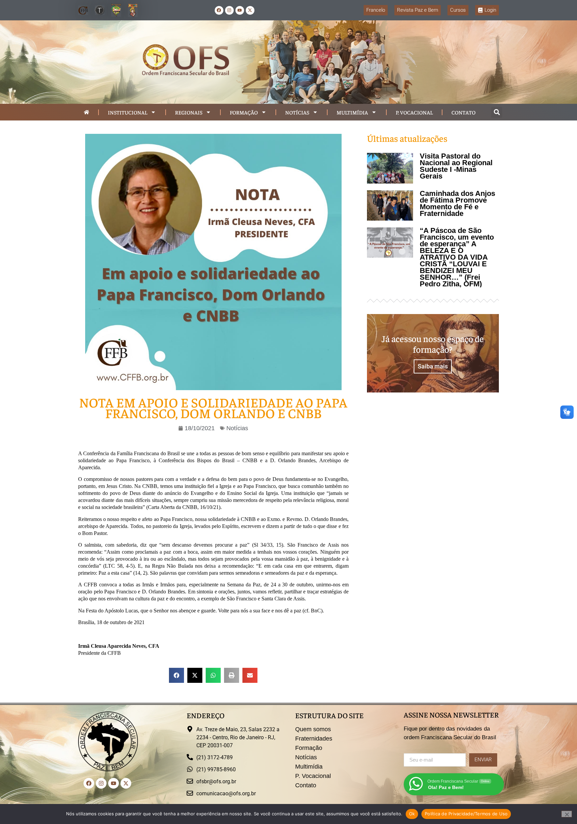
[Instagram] (229, 10)
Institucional (127, 112)
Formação (244, 112)
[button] (496, 112)
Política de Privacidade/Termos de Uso (466, 813)
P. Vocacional (414, 112)
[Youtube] (239, 10)
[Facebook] (219, 10)
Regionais (188, 112)
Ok (412, 813)
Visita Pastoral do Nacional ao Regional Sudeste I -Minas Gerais (456, 166)
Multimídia (352, 112)
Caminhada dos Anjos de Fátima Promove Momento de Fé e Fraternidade (457, 203)
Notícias (297, 112)
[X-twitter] (250, 10)
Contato (463, 112)
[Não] (566, 814)
